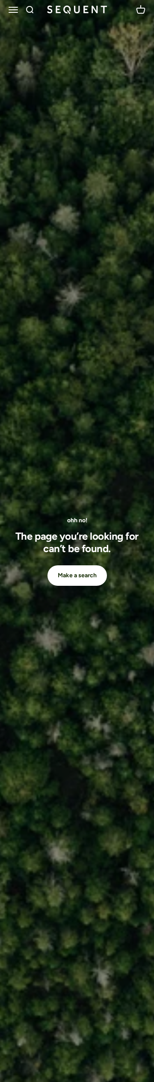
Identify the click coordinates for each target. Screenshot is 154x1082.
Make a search (77, 575)
